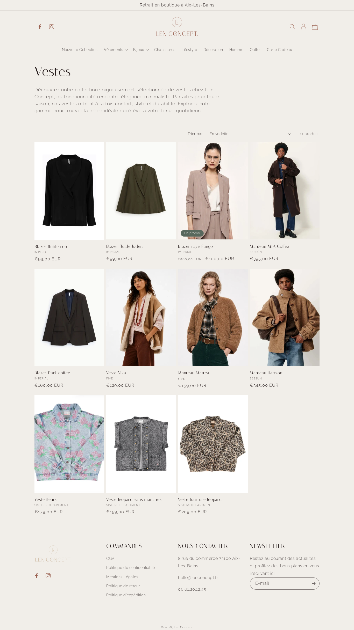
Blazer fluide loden (124, 246)
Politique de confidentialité (130, 568)
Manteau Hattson (266, 372)
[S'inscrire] (313, 583)
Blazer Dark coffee (52, 372)
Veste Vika (116, 372)
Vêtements (113, 50)
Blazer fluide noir (51, 246)
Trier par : (196, 134)
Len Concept (183, 627)
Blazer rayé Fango (195, 246)
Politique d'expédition (126, 595)
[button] (115, 49)
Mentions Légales (122, 577)
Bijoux (138, 50)
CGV (110, 558)
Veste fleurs (45, 499)
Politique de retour (123, 586)
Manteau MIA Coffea (269, 246)
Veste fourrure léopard (200, 499)
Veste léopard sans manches (134, 499)
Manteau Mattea (193, 372)
